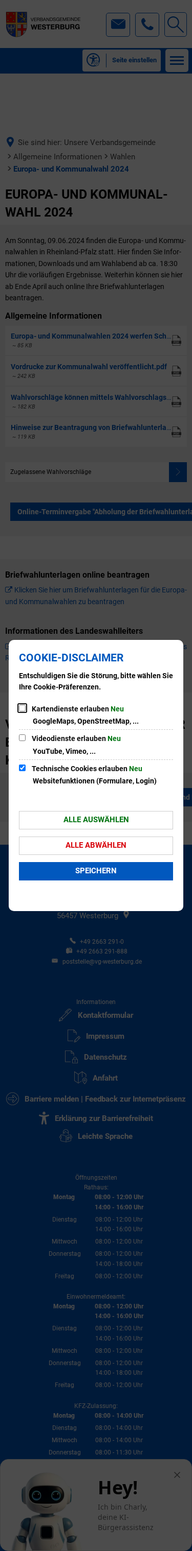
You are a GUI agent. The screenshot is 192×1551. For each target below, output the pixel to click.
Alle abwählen (96, 845)
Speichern (96, 870)
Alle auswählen (96, 819)
